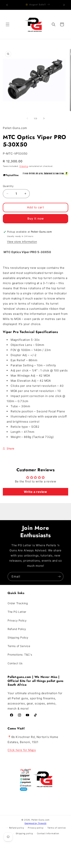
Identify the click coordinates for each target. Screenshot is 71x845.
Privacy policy (36, 827)
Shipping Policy (18, 637)
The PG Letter (17, 611)
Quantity (8, 186)
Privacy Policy (17, 620)
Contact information (48, 833)
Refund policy (16, 827)
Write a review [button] (35, 492)
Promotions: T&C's (20, 654)
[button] (7, 24)
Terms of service (56, 827)
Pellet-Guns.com (40, 819)
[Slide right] (44, 118)
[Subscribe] (59, 576)
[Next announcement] (64, 5)
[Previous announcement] (7, 5)
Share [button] (10, 448)
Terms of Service (19, 646)
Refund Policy (17, 629)
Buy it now (35, 218)
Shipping (23, 166)
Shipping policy (24, 833)
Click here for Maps (22, 750)
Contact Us (15, 663)
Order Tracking (18, 603)
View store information (22, 241)
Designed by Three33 (35, 823)
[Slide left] (27, 118)
